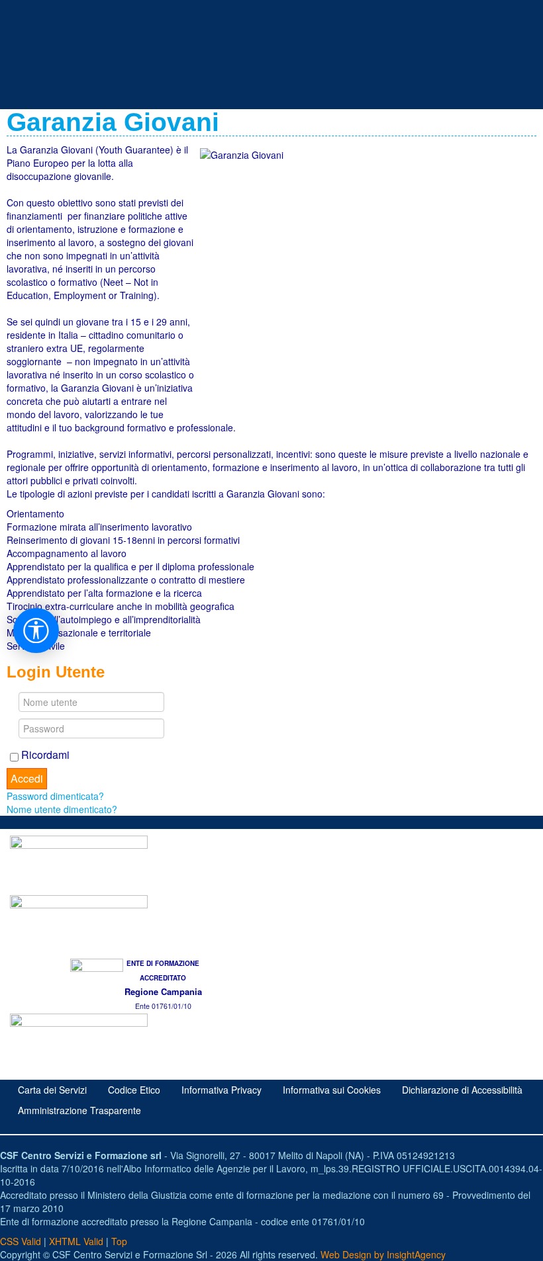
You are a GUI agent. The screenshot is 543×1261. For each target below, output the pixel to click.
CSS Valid (20, 1241)
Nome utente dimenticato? (62, 809)
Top (119, 1241)
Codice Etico (134, 1089)
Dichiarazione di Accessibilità (462, 1089)
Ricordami (44, 754)
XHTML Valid (76, 1241)
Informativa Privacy (221, 1089)
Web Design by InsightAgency (383, 1254)
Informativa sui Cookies (332, 1089)
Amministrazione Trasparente (79, 1110)
